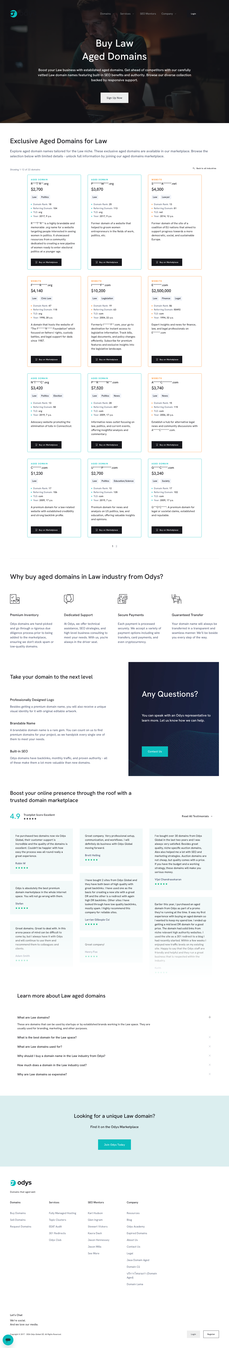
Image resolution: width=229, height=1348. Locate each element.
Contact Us (155, 751)
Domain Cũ (133, 1267)
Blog (129, 1220)
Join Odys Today (114, 1144)
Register (211, 13)
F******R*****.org (41, 285)
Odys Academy (136, 1226)
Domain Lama (135, 1284)
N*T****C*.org (40, 382)
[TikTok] (217, 1324)
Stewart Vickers (98, 1226)
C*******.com (39, 468)
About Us (132, 1240)
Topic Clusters (57, 1220)
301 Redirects (57, 1233)
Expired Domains (137, 1233)
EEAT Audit (55, 1226)
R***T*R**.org (39, 183)
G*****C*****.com (163, 468)
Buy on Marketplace (48, 262)
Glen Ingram (95, 1220)
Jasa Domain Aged (138, 1260)
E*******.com (160, 285)
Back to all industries (206, 168)
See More (93, 1253)
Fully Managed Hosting (62, 1213)
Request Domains (20, 1226)
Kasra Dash (95, 1233)
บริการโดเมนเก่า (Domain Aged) (142, 1275)
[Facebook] (173, 1324)
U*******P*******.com (104, 468)
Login (193, 13)
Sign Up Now (114, 98)
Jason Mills (94, 1246)
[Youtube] (187, 1324)
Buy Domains (18, 1213)
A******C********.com (165, 382)
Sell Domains (18, 1220)
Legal (130, 1253)
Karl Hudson (95, 1213)
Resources (133, 1213)
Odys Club (55, 1240)
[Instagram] (195, 1324)
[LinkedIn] (180, 1324)
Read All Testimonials (195, 816)
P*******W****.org (102, 183)
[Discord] (210, 1324)
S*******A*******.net (164, 183)
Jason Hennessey (98, 1240)
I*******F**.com (101, 285)
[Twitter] (202, 1324)
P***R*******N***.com (104, 382)
